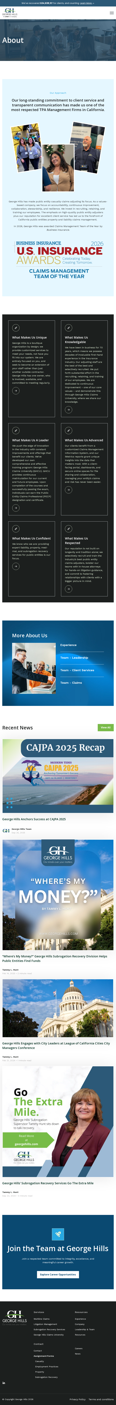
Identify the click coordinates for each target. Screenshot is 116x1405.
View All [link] (106, 727)
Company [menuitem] (79, 1324)
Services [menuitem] (39, 1312)
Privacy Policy (77, 1399)
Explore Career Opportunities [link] (58, 1274)
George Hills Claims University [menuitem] (49, 1334)
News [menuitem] (78, 1353)
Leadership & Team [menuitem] (85, 1329)
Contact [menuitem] (39, 1344)
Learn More (86, 3)
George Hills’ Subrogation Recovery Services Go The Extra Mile (47, 1183)
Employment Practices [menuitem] (46, 1366)
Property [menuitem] (39, 1372)
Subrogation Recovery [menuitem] (46, 1377)
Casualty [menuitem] (39, 1361)
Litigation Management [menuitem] (45, 1324)
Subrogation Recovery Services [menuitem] (49, 1329)
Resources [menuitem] (81, 1312)
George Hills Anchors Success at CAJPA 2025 (34, 819)
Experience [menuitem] (80, 1319)
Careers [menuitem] (78, 1348)
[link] (9, 12)
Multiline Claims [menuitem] (42, 1319)
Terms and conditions (101, 1399)
